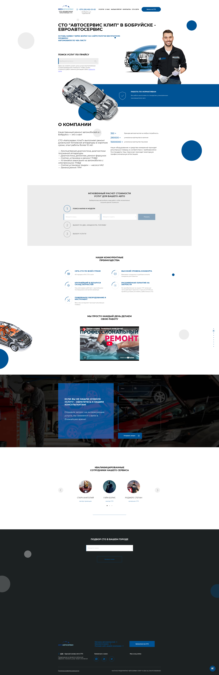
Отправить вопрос (129, 435)
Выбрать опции (109, 559)
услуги (101, 9)
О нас (107, 9)
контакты (127, 9)
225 (61, 654)
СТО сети (135, 9)
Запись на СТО (151, 9)
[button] (60, 490)
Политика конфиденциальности (68, 671)
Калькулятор (116, 9)
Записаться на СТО (142, 644)
